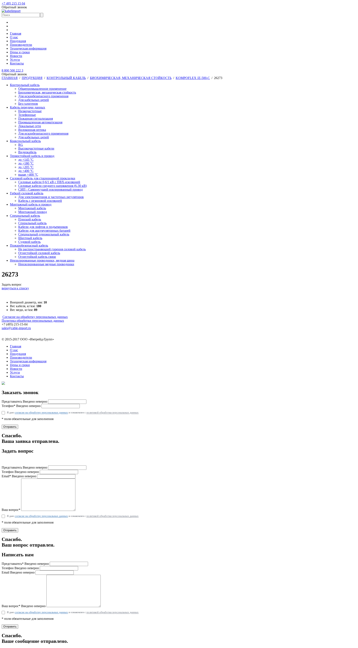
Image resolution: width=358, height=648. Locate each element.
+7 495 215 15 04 (13, 3)
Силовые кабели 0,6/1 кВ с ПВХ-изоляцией (49, 182)
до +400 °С (26, 171)
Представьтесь (24, 401)
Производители (21, 44)
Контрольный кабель (25, 85)
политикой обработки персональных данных (112, 412)
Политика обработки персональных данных (33, 320)
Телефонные (27, 115)
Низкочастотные (30, 111)
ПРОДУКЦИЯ (32, 78)
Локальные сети (29, 126)
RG (20, 144)
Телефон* (21, 406)
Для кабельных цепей (33, 100)
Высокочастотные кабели (36, 148)
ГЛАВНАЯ (10, 78)
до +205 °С (26, 167)
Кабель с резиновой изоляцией (40, 200)
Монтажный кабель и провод (30, 204)
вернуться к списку (15, 288)
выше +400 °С (28, 174)
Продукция (18, 41)
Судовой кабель (29, 242)
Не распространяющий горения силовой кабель (52, 249)
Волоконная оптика (32, 130)
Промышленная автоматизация (40, 122)
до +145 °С (26, 159)
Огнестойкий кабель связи (37, 256)
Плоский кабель (29, 219)
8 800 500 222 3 (12, 70)
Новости (16, 56)
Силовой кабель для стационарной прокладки (42, 178)
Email (18, 572)
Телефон (20, 472)
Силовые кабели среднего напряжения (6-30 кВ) (52, 186)
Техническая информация (28, 48)
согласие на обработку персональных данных (41, 412)
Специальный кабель (25, 215)
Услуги (15, 59)
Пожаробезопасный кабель (29, 245)
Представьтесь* (25, 563)
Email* (19, 476)
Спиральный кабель (32, 223)
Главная (15, 33)
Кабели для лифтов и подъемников (43, 227)
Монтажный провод (32, 212)
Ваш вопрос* (11, 510)
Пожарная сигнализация (35, 118)
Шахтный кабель (30, 238)
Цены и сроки (20, 52)
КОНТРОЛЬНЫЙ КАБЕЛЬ (66, 78)
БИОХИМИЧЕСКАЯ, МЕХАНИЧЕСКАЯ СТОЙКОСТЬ (131, 78)
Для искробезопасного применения (43, 96)
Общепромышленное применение (42, 88)
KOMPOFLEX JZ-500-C (193, 78)
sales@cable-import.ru (16, 328)
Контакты (17, 63)
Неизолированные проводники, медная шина (42, 260)
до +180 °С (26, 163)
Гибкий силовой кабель (26, 193)
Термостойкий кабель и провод (32, 156)
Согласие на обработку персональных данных (35, 317)
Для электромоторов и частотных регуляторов (51, 197)
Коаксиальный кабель (25, 141)
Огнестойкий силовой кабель (39, 253)
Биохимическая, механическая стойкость (47, 92)
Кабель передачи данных (27, 107)
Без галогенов (28, 103)
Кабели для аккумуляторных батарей (44, 230)
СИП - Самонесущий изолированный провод (50, 189)
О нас (14, 37)
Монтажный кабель (32, 208)
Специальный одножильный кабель (43, 234)
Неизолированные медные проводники (46, 264)
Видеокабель (27, 152)
